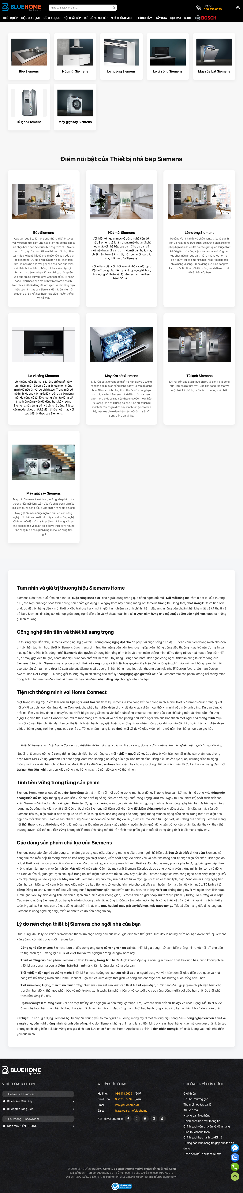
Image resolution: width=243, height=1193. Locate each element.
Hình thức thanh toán (196, 1132)
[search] (114, 8)
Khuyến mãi (190, 1110)
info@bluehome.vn (127, 1105)
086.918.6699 (123, 1093)
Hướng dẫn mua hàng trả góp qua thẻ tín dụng (208, 1145)
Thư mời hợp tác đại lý (197, 1104)
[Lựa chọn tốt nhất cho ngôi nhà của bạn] (21, 7)
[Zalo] (235, 1158)
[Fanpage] (128, 1118)
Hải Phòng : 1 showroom (23, 1119)
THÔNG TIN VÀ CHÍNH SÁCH (204, 1084)
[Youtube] (145, 1118)
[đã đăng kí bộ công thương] (121, 1189)
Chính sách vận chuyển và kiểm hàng (206, 1126)
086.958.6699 (124, 1099)
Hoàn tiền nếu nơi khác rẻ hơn (202, 1154)
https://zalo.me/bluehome (131, 1110)
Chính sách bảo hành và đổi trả (202, 1137)
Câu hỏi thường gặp (195, 1099)
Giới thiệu (189, 1093)
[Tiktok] (162, 1118)
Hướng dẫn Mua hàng (196, 1115)
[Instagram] (154, 1118)
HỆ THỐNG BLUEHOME (21, 1084)
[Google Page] (136, 1118)
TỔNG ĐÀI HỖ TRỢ (114, 1084)
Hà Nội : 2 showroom (21, 1094)
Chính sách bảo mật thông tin (201, 1121)
